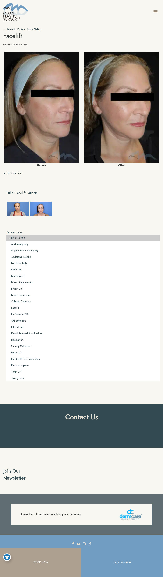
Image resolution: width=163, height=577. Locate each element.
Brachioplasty (18, 276)
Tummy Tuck (17, 378)
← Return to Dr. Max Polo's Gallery (22, 29)
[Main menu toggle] (155, 11)
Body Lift (16, 269)
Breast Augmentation (22, 282)
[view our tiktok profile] (90, 544)
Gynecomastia (18, 320)
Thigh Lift (16, 372)
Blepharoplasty (19, 263)
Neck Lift (16, 352)
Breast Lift (16, 289)
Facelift (12, 36)
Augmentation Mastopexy (24, 250)
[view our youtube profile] (78, 544)
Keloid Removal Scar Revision (27, 333)
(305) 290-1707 (122, 562)
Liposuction (17, 340)
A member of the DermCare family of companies (51, 514)
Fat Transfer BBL (20, 314)
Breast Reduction (20, 295)
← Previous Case (12, 173)
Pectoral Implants (20, 365)
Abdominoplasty (19, 244)
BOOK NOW (40, 562)
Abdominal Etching (21, 257)
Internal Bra (17, 327)
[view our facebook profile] (73, 544)
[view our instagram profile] (84, 544)
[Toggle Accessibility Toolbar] (7, 557)
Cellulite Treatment (21, 301)
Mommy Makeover (21, 346)
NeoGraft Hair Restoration (25, 359)
